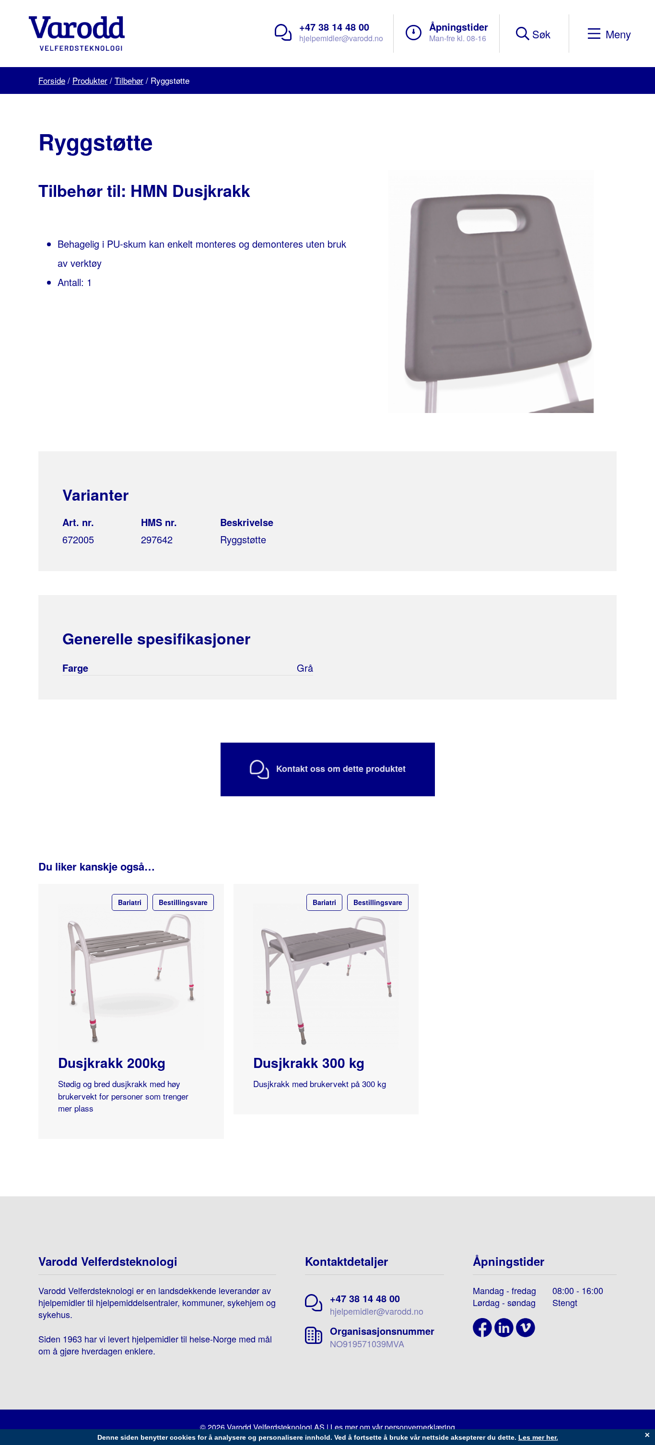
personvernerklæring (420, 1427)
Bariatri (129, 902)
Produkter (89, 80)
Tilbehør (129, 80)
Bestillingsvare (183, 902)
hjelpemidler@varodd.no (341, 38)
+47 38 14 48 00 (334, 27)
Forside (51, 80)
